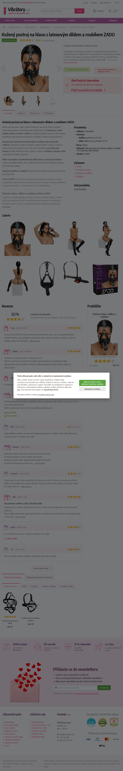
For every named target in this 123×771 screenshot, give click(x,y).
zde (18, 390)
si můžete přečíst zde (46, 395)
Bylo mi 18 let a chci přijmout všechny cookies (92, 383)
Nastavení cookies (92, 389)
